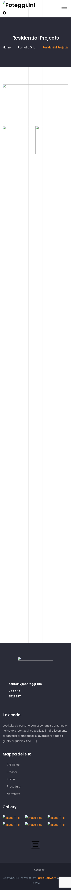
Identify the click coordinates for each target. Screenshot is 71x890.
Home (7, 47)
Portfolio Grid (26, 47)
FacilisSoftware (46, 878)
